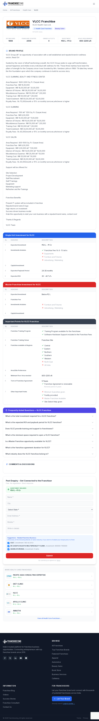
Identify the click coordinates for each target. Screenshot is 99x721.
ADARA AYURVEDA (17, 549)
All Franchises (15, 10)
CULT (12, 543)
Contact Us (7, 707)
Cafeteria (55, 678)
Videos (6, 695)
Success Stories (9, 699)
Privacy (85, 718)
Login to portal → (69, 703)
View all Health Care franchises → (49, 618)
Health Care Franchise (44, 28)
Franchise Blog (9, 690)
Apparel (55, 658)
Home (5, 10)
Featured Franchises (60, 654)
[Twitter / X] (10, 658)
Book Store (56, 670)
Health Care (27, 10)
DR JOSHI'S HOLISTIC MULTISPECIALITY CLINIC (27, 546)
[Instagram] (26, 658)
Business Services (59, 674)
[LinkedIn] (15, 658)
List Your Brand (63, 699)
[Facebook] (5, 658)
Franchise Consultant (11, 703)
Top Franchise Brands (60, 650)
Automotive (56, 662)
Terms (58, 560)
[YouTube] (21, 658)
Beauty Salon (57, 666)
